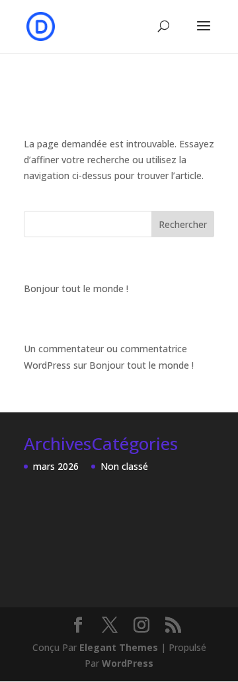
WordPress (127, 663)
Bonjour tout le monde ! (76, 288)
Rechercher (183, 224)
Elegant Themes (118, 647)
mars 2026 (56, 466)
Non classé (124, 466)
